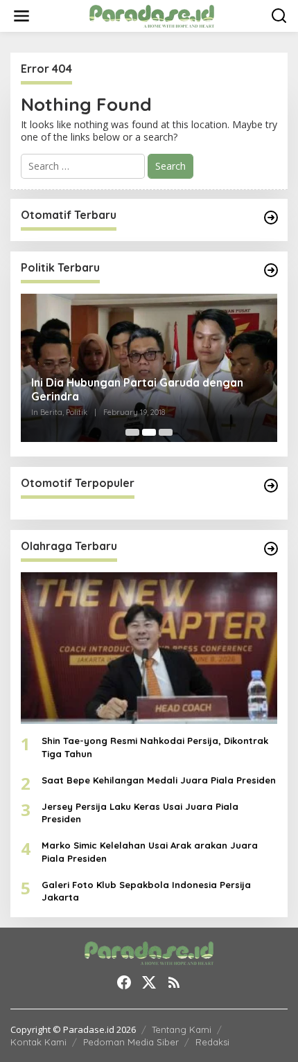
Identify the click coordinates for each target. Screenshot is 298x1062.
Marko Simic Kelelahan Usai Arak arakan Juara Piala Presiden (150, 851)
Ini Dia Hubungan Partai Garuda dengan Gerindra (137, 389)
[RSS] (174, 982)
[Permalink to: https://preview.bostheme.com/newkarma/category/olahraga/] (271, 548)
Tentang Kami (181, 1029)
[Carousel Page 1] (132, 432)
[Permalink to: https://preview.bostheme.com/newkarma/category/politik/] (271, 270)
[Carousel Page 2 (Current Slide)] (149, 432)
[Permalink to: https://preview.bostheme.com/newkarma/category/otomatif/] (271, 217)
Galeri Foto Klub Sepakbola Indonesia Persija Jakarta (146, 891)
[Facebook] (124, 982)
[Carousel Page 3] (166, 432)
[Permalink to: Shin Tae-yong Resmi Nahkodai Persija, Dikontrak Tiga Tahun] (149, 648)
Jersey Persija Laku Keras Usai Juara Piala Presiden (140, 812)
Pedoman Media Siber (131, 1041)
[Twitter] (149, 982)
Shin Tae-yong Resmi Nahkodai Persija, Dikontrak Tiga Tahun (155, 747)
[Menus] (21, 16)
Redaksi (212, 1041)
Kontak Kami (38, 1041)
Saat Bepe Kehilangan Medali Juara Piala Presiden (159, 780)
